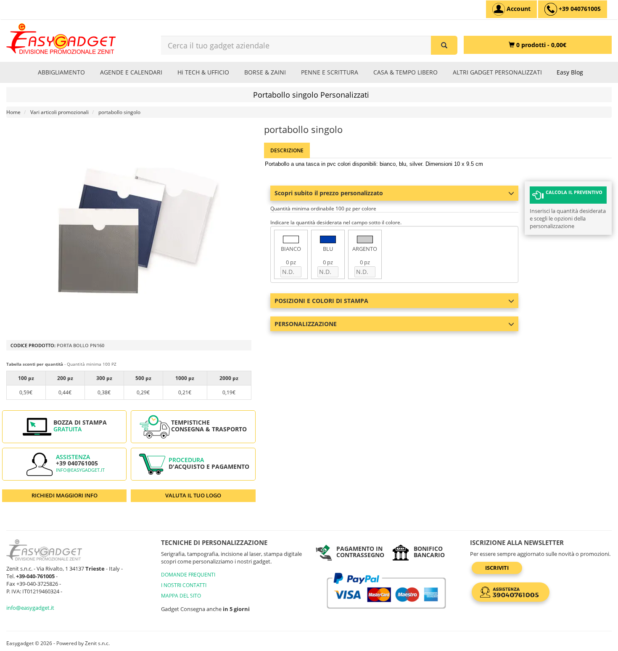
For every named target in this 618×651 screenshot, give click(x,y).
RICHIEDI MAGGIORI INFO (65, 495)
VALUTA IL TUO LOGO (193, 495)
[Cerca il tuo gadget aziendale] (444, 45)
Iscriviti (497, 567)
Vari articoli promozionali (59, 112)
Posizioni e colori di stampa (321, 301)
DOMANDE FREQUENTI (188, 574)
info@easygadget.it (80, 470)
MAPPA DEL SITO (181, 595)
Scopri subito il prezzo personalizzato (329, 193)
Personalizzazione (306, 324)
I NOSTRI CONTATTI (183, 585)
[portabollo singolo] (137, 231)
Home (13, 112)
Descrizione (287, 150)
